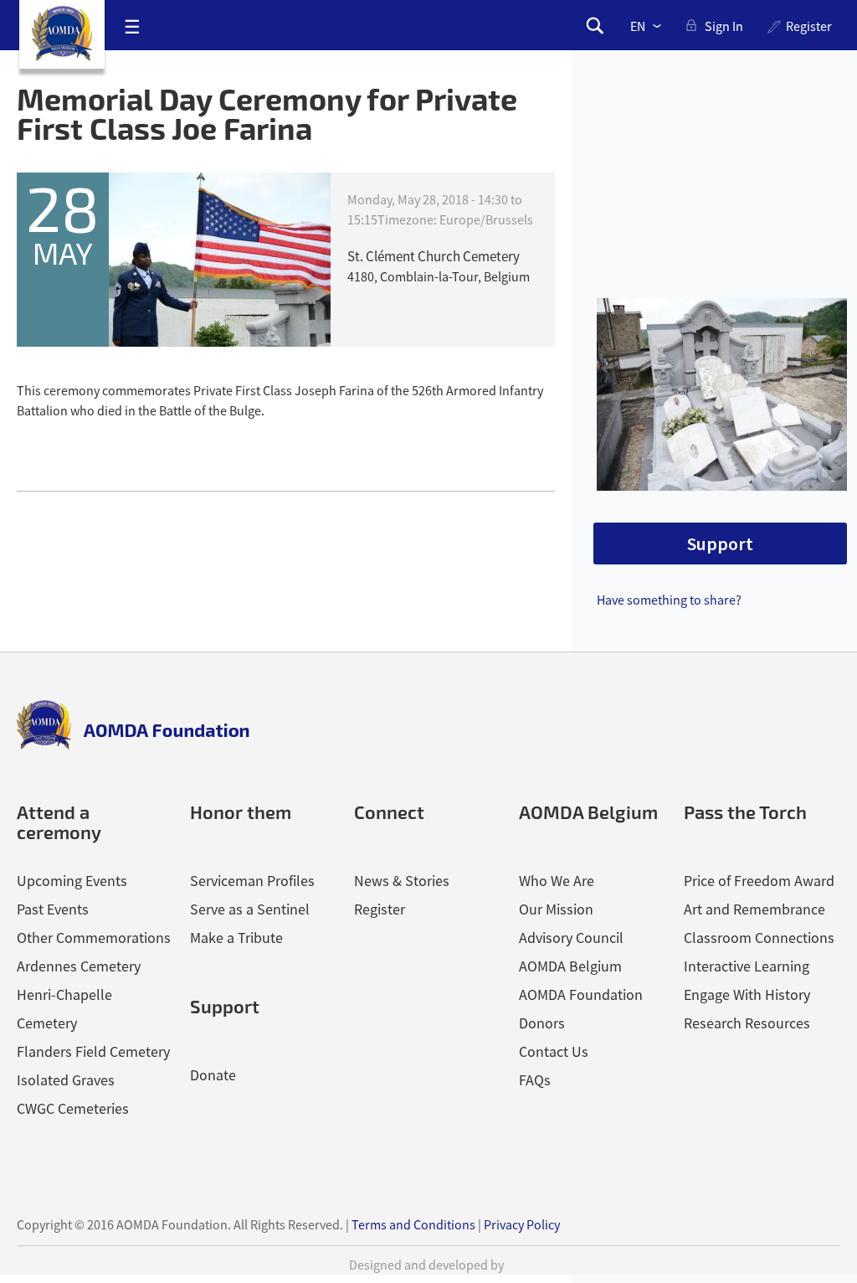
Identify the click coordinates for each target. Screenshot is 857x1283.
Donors (542, 1023)
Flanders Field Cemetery (93, 1051)
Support (720, 543)
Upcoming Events (72, 880)
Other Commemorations (94, 937)
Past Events (53, 909)
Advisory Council (571, 937)
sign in (724, 26)
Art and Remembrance (754, 909)
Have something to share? (669, 599)
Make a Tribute (236, 937)
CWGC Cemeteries (73, 1108)
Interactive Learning (746, 966)
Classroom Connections (759, 937)
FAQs (535, 1080)
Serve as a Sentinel (250, 909)
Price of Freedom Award (759, 880)
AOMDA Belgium (570, 966)
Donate (213, 1075)
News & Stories (401, 880)
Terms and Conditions (413, 1224)
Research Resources (747, 1023)
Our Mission (556, 909)
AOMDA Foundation (581, 994)
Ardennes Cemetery (79, 966)
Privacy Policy (522, 1224)
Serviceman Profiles (252, 880)
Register (809, 26)
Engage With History (747, 994)
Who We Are (556, 880)
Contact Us (553, 1051)
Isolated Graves (66, 1080)
